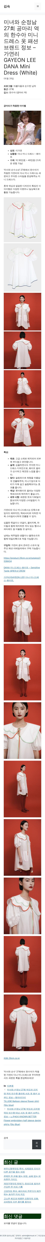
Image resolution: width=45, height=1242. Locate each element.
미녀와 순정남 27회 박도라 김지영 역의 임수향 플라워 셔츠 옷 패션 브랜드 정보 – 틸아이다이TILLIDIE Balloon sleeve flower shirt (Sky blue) (22, 1097)
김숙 (7, 6)
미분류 (10, 1086)
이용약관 (26, 1238)
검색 (6, 1138)
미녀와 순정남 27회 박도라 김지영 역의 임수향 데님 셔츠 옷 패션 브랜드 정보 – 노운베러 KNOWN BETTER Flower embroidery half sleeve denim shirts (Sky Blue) (22, 1117)
